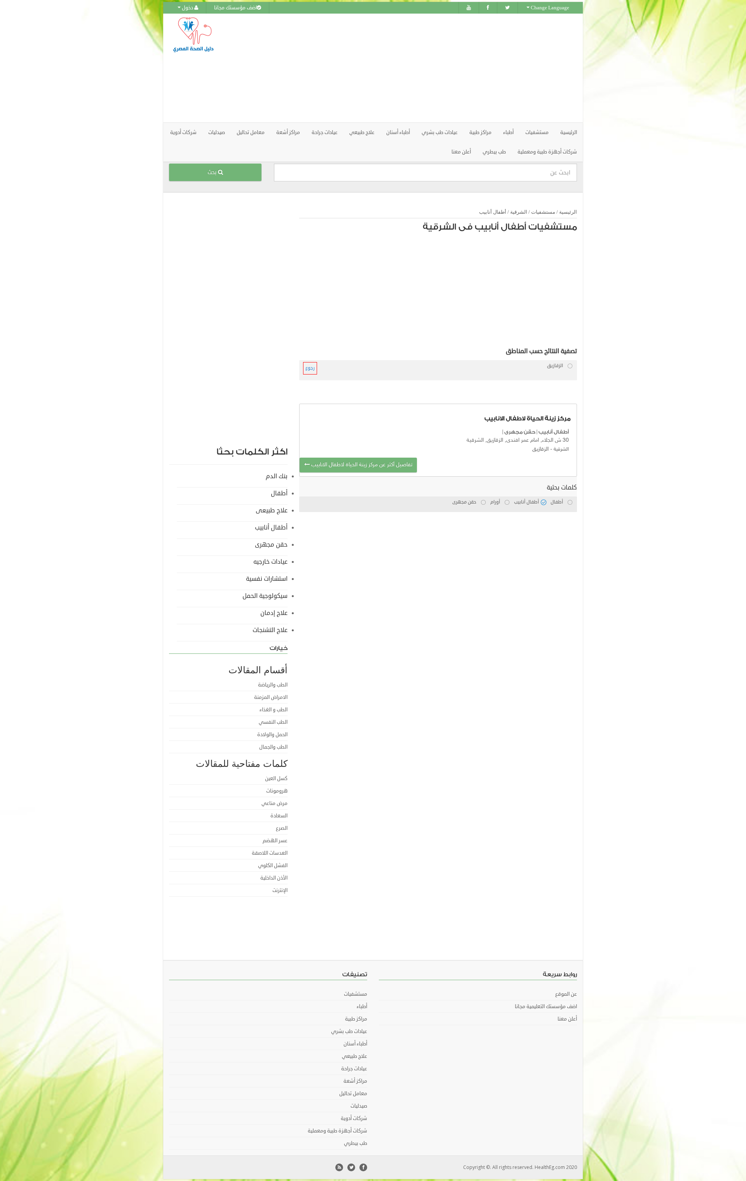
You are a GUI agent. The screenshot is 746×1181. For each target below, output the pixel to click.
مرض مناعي (274, 803)
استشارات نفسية (267, 579)
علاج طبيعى (272, 510)
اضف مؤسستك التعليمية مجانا (546, 1006)
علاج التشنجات (270, 630)
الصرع (282, 828)
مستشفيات (543, 212)
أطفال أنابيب (492, 212)
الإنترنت (280, 890)
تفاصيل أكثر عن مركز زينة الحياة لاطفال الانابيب (361, 465)
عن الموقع (566, 994)
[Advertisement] (416, 68)
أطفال (279, 493)
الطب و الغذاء (274, 709)
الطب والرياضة (273, 684)
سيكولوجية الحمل (265, 596)
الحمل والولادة (272, 734)
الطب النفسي (273, 722)
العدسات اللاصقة (270, 853)
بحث (212, 172)
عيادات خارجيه (270, 561)
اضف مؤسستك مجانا (235, 7)
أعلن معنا (461, 151)
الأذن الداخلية (274, 877)
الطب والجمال (273, 747)
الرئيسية (568, 132)
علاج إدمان (274, 613)
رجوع (310, 368)
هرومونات (277, 790)
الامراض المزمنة (271, 697)
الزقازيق (540, 449)
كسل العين (276, 778)
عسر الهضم (275, 840)
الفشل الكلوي (273, 865)
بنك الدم (277, 476)
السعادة (279, 815)
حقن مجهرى (519, 432)
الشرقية (518, 212)
